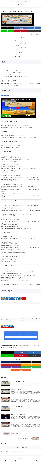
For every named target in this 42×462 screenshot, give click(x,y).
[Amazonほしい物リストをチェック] (31, 365)
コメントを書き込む (21, 447)
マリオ (14, 345)
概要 (15, 40)
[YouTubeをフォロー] (11, 365)
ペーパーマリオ (8, 347)
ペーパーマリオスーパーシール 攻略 (33, 345)
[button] (34, 31)
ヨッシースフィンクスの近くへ (22, 43)
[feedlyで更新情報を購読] (31, 367)
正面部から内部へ (19, 49)
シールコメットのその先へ (21, 50)
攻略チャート (17, 41)
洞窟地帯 (17, 45)
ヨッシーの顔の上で (20, 52)
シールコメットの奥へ (20, 54)
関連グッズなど (18, 56)
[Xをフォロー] (31, 362)
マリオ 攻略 (14, 347)
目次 (19, 37)
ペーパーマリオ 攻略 (21, 347)
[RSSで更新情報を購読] (21, 370)
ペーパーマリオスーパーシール (6, 345)
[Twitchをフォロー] (11, 367)
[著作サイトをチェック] (11, 362)
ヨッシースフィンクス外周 (21, 47)
